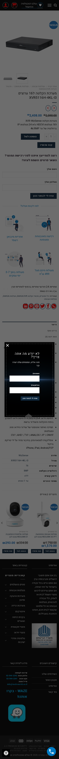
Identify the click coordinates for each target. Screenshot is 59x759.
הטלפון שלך (35, 385)
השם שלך (36, 374)
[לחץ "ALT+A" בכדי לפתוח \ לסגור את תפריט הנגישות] (6, 753)
